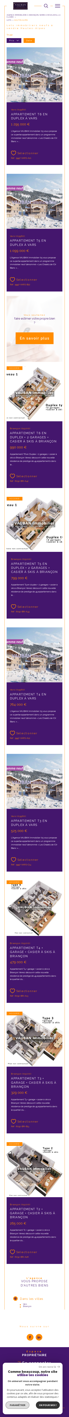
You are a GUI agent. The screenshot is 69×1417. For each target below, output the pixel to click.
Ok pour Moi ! (48, 1405)
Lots (9, 20)
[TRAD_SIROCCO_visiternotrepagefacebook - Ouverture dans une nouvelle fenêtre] (30, 1337)
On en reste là (47, 1366)
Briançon (27, 1306)
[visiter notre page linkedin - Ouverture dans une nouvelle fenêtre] (39, 1337)
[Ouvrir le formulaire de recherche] (46, 6)
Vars (25, 1304)
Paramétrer (17, 1405)
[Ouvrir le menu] (57, 6)
